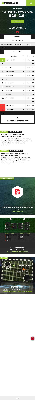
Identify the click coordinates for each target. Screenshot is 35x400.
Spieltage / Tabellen (33, 36)
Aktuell (17, 36)
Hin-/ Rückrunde (33, 51)
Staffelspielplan (2, 36)
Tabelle (17, 21)
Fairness (2, 51)
